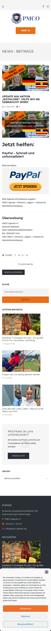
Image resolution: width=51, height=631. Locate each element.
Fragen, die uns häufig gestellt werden (21, 374)
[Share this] (15, 255)
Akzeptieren (25, 608)
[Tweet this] (19, 255)
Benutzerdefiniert (25, 624)
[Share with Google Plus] (23, 255)
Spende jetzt (18, 456)
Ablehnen (25, 616)
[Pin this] (27, 255)
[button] (46, 572)
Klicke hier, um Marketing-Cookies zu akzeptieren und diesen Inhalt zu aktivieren (25, 124)
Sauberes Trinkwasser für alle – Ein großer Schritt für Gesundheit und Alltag (22, 339)
